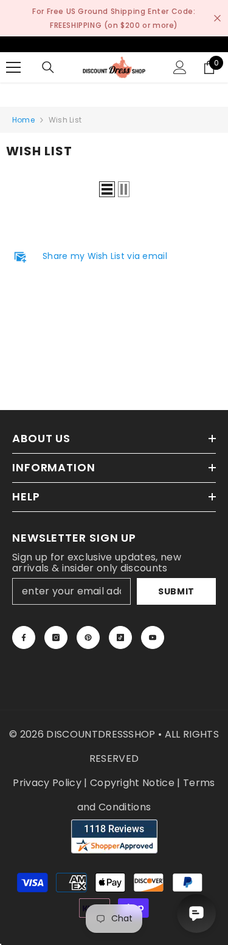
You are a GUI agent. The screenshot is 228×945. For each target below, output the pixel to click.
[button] (107, 189)
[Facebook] (23, 637)
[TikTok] (120, 637)
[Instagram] (55, 637)
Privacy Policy (47, 783)
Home (23, 120)
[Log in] (180, 67)
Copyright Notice (132, 783)
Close (217, 18)
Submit (176, 591)
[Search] (48, 67)
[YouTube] (152, 637)
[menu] (13, 67)
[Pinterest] (88, 637)
